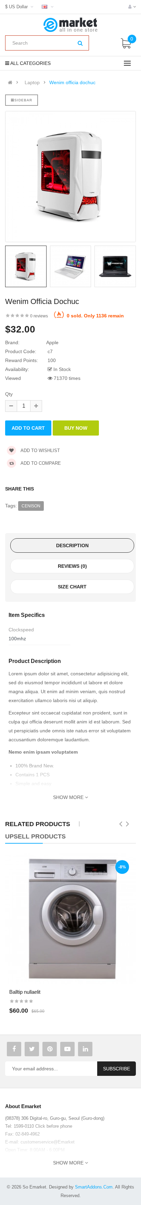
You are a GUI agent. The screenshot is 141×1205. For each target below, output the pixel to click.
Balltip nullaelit (24, 992)
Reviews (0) (72, 566)
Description (72, 545)
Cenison (31, 506)
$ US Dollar (17, 6)
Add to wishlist (40, 450)
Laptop (32, 82)
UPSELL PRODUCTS (35, 836)
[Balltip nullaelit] (70, 918)
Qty (9, 394)
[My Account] (132, 6)
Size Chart (72, 586)
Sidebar (23, 100)
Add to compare (40, 463)
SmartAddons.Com (94, 1187)
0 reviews (39, 316)
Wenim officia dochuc (72, 82)
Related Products (37, 824)
